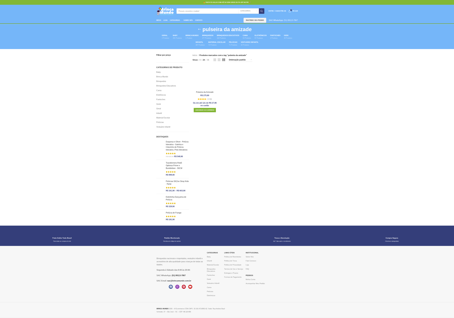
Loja (247, 265)
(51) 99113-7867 (291, 20)
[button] (205, 110)
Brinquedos (161, 81)
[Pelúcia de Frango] (160, 216)
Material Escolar (163, 118)
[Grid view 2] (215, 60)
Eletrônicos (161, 95)
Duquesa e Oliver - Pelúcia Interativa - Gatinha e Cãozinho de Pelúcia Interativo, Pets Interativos (177, 146)
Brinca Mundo (162, 77)
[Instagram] (177, 287)
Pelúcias (160, 122)
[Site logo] (165, 11)
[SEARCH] (261, 11)
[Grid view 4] (223, 60)
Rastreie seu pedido (255, 20)
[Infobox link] (62, 235)
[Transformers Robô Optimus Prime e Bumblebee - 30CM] (160, 169)
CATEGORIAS (212, 253)
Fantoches (160, 99)
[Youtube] (190, 287)
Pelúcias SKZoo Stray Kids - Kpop (177, 182)
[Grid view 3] (219, 60)
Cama (158, 90)
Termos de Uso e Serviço (233, 269)
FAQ (247, 269)
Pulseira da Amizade (205, 92)
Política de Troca (230, 261)
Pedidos (249, 275)
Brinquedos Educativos (166, 86)
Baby (158, 72)
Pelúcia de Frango (173, 213)
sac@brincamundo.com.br (179, 281)
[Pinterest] (184, 287)
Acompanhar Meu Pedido (255, 283)
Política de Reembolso (232, 257)
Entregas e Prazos (231, 273)
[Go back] (199, 29)
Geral (158, 109)
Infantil (159, 113)
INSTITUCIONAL (252, 253)
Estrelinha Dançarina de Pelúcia (176, 198)
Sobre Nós (250, 257)
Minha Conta (250, 279)
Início (195, 55)
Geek (158, 104)
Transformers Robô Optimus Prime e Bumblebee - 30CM (174, 165)
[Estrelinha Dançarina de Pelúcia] (160, 202)
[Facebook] (171, 287)
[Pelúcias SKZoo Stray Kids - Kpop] (160, 186)
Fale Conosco (251, 261)
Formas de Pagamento (233, 277)
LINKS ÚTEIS (229, 253)
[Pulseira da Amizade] (205, 77)
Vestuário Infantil (163, 127)
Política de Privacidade (232, 265)
